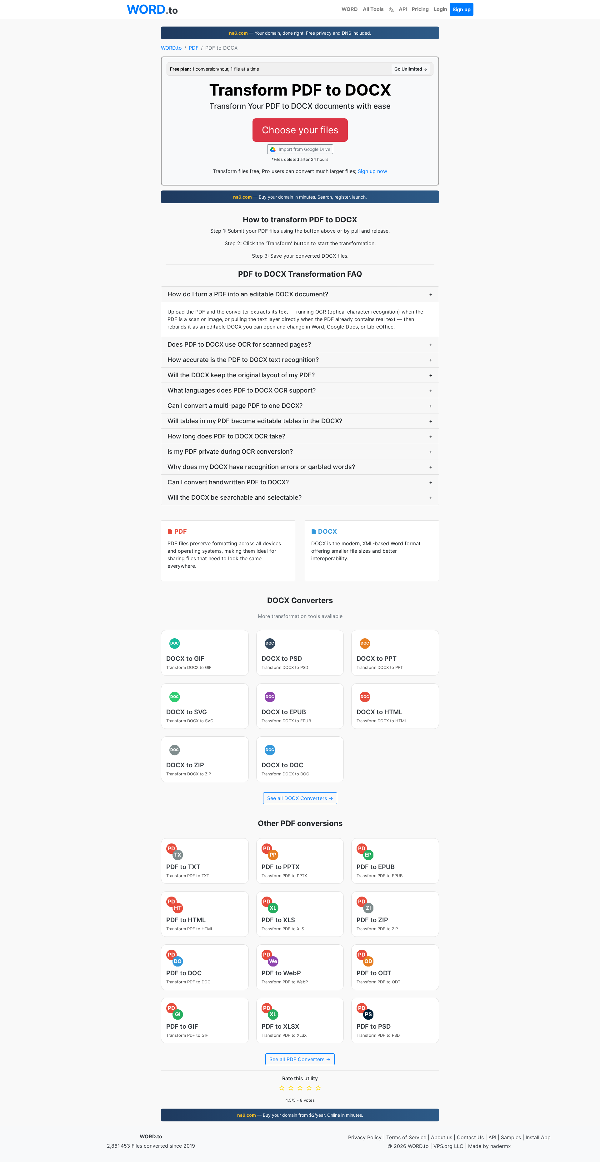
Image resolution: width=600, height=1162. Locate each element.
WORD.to (171, 48)
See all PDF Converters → (300, 1059)
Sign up (461, 9)
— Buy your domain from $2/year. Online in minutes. (300, 1115)
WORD (350, 9)
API (403, 9)
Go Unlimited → (410, 69)
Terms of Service (406, 1137)
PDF (193, 48)
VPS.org (442, 1146)
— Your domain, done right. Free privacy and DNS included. (300, 33)
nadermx (500, 1146)
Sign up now (372, 171)
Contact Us (470, 1137)
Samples (511, 1137)
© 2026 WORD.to (408, 1146)
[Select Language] (391, 9)
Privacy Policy (365, 1137)
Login (440, 9)
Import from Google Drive (304, 149)
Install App (538, 1137)
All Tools (373, 9)
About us (441, 1137)
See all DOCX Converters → (300, 798)
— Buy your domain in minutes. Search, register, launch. (300, 197)
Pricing (420, 9)
